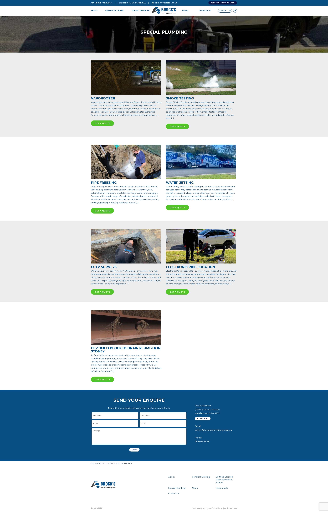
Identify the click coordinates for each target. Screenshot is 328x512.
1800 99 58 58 (202, 441)
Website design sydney (200, 508)
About (94, 11)
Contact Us (205, 11)
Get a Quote (102, 123)
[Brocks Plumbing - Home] (164, 10)
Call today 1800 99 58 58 (222, 3)
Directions (202, 419)
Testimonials (222, 488)
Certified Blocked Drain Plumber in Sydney (224, 480)
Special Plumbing (141, 11)
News (185, 11)
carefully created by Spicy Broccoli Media (223, 508)
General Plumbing (114, 11)
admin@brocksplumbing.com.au (213, 430)
